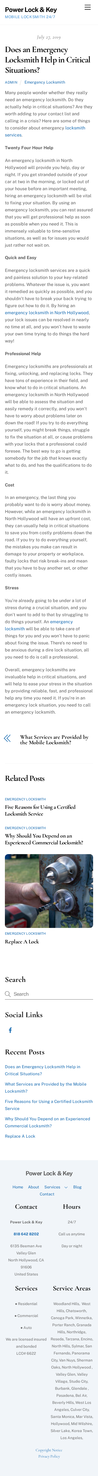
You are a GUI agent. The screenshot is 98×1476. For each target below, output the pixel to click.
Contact (47, 1194)
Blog (77, 1187)
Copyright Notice (49, 1450)
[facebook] (10, 1029)
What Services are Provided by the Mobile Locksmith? (54, 740)
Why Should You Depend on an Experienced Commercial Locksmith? (44, 839)
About (33, 1187)
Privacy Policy (49, 1456)
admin (11, 82)
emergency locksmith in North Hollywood (47, 312)
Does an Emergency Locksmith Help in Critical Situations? (47, 59)
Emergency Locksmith (44, 82)
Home (18, 1187)
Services (52, 1187)
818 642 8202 (26, 1234)
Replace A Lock (22, 941)
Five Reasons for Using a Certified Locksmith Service (40, 810)
